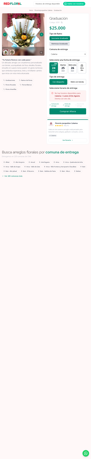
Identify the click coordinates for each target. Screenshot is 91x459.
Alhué (7, 162)
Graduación (58, 10)
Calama (53, 135)
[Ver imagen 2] (12, 52)
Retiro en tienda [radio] (77, 82)
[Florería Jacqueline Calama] (51, 124)
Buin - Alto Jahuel (11, 171)
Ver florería (67, 140)
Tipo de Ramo (55, 33)
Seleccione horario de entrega (63, 88)
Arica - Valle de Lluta (33, 167)
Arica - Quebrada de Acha (74, 162)
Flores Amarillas (11, 89)
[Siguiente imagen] (41, 34)
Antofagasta (45, 162)
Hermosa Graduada (59, 44)
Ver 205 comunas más (13, 176)
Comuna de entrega (58, 49)
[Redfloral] (13, 3)
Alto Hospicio (20, 162)
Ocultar (24, 48)
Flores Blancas (27, 85)
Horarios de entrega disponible (48, 4)
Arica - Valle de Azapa (13, 167)
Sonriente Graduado (59, 38)
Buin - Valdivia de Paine (48, 171)
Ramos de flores (26, 80)
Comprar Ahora (68, 111)
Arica (57, 162)
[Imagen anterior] (5, 34)
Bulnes (78, 171)
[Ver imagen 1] (6, 52)
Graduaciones (10, 80)
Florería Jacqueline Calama (43, 10)
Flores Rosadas (11, 85)
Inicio (31, 10)
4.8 (66, 126)
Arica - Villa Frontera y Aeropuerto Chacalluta (61, 167)
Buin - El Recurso (28, 171)
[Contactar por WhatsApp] (85, 453)
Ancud (33, 162)
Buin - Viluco (66, 171)
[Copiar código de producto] (61, 22)
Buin (83, 167)
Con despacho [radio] (58, 82)
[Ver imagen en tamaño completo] (41, 52)
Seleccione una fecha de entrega (64, 60)
